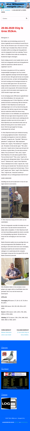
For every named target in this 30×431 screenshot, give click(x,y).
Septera (16, 422)
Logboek (7, 10)
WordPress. (24, 422)
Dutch (18, 1)
